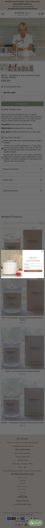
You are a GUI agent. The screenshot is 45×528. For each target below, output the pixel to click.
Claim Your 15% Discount (33, 271)
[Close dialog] (42, 251)
